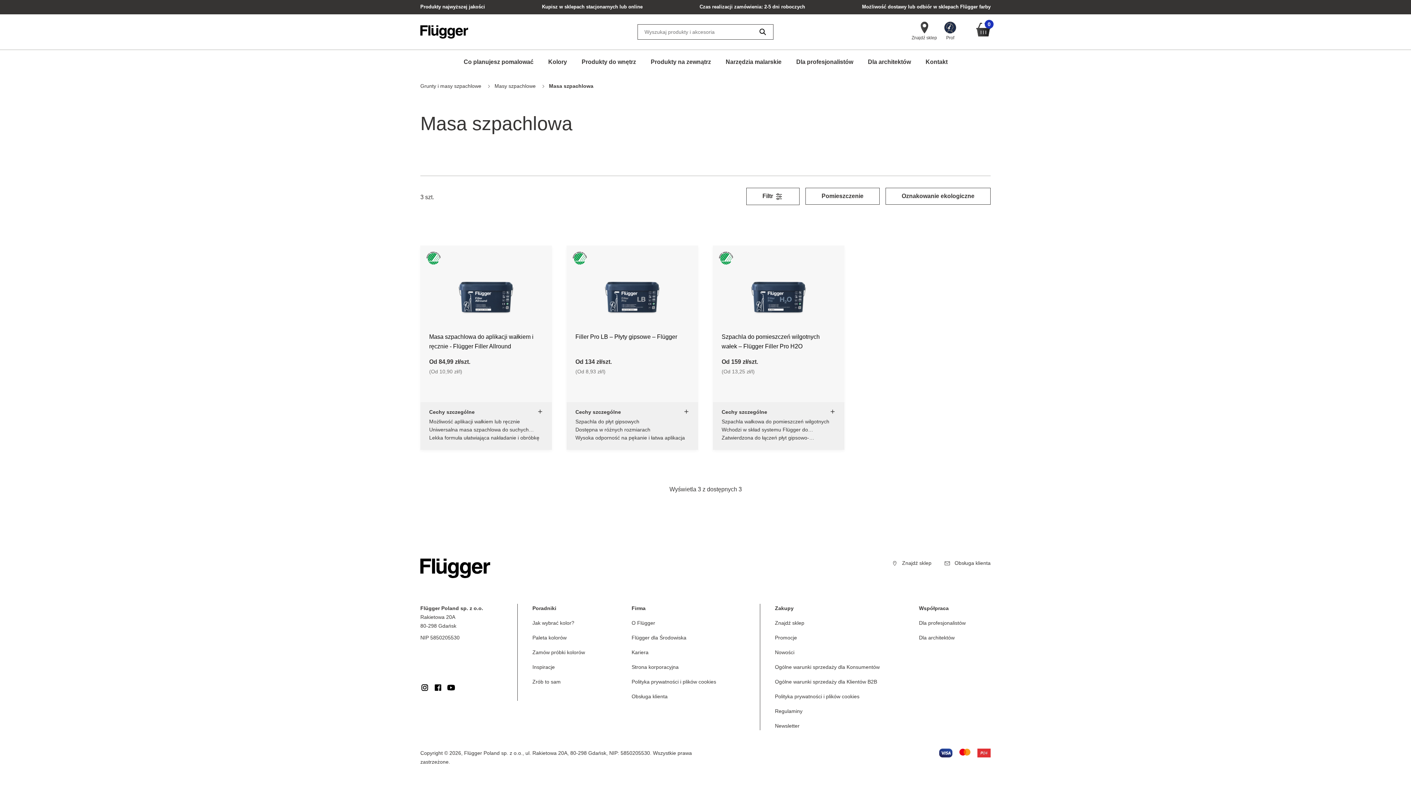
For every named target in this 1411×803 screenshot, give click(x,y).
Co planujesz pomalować (499, 62)
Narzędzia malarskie (754, 62)
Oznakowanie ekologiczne (938, 196)
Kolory (557, 62)
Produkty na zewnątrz (681, 62)
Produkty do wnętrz (609, 62)
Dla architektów (889, 62)
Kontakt (937, 62)
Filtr (768, 196)
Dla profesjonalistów (824, 62)
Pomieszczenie (843, 196)
